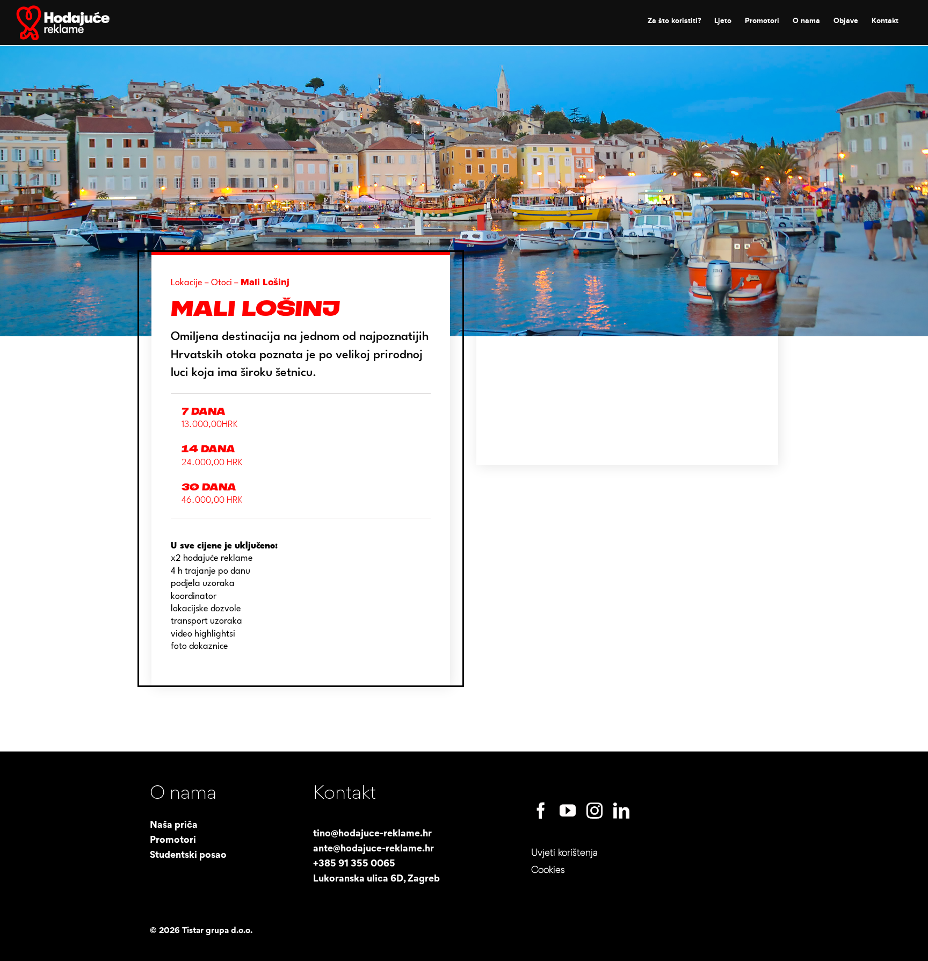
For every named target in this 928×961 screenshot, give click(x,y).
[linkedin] (621, 811)
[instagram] (594, 811)
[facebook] (541, 811)
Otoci (221, 282)
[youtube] (568, 811)
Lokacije (186, 282)
